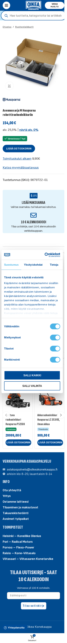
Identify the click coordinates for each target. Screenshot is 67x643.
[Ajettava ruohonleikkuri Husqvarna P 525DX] (18, 396)
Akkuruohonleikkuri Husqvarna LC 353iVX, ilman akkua (48, 419)
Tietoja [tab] (54, 264)
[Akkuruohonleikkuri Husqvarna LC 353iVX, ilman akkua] (49, 396)
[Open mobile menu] (6, 5)
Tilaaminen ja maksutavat (20, 507)
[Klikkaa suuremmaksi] (9, 86)
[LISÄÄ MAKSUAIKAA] (33, 196)
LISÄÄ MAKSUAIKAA (33, 202)
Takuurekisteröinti (15, 513)
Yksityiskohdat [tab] (33, 264)
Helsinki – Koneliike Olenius (22, 536)
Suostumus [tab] (11, 264)
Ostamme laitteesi (16, 502)
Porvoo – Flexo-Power (18, 547)
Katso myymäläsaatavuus (21, 167)
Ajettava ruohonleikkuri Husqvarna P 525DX (15, 419)
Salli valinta (32, 385)
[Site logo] (33, 5)
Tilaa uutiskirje (33, 606)
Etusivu (7, 26)
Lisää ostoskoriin (18, 148)
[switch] (55, 337)
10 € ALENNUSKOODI (33, 222)
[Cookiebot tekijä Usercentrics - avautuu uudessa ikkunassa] (45, 255)
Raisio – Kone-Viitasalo (19, 553)
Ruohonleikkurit (24, 26)
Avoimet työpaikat (16, 519)
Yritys (7, 496)
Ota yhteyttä (12, 490)
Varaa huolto (55, 5)
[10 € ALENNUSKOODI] (33, 215)
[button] (18, 442)
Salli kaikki (32, 375)
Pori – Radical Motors (18, 542)
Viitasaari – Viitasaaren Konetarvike (28, 559)
